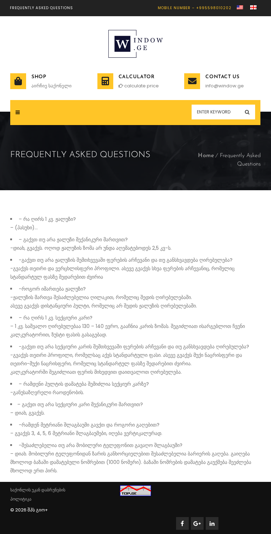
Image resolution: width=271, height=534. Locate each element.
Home (206, 156)
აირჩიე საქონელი (51, 85)
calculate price (141, 85)
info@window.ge (224, 85)
